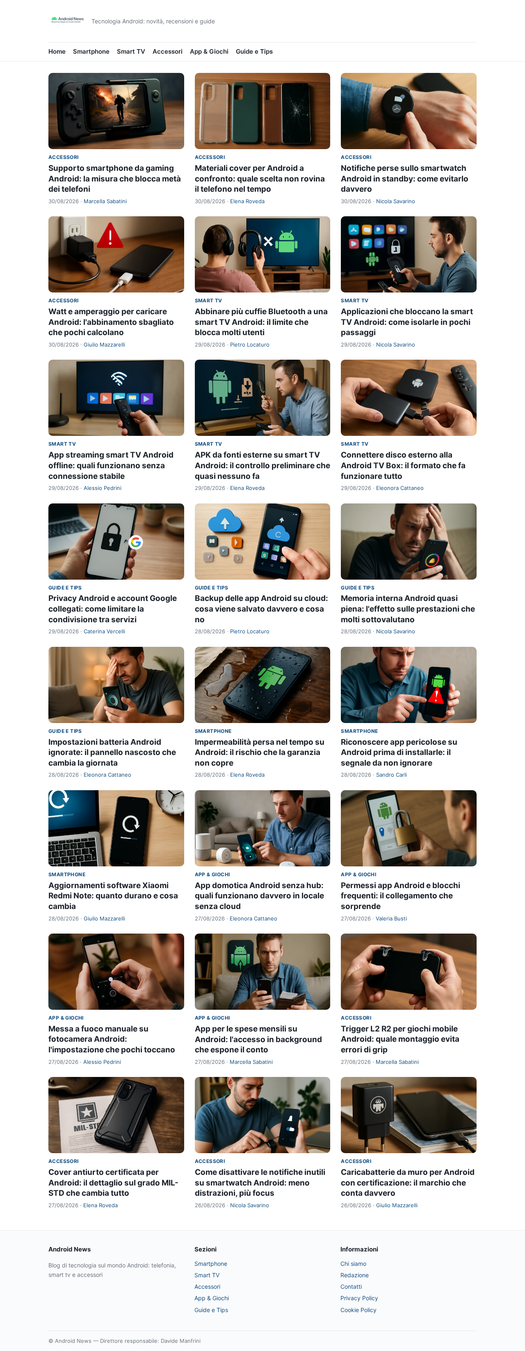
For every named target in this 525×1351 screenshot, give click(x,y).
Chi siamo (353, 1263)
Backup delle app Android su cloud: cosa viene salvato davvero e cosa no (261, 609)
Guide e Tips (254, 51)
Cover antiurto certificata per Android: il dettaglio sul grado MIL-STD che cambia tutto (113, 1182)
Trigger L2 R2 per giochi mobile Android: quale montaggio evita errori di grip (400, 1039)
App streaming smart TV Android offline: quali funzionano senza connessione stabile (110, 465)
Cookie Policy (358, 1309)
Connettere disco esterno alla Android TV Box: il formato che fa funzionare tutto (403, 465)
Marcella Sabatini (105, 201)
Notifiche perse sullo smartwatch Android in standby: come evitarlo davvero (404, 178)
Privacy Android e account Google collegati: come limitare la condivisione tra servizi (112, 609)
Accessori (168, 51)
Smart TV (131, 51)
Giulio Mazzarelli (104, 344)
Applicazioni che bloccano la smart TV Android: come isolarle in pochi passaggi (407, 322)
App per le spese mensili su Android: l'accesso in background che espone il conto (258, 1039)
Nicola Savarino (395, 201)
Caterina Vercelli (104, 631)
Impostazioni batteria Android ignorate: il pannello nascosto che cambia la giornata (112, 752)
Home (57, 51)
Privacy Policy (359, 1297)
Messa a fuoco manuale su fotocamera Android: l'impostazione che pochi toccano (111, 1039)
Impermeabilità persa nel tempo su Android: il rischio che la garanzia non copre (259, 752)
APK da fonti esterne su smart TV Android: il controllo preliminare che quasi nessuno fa (262, 465)
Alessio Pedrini (102, 488)
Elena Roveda (247, 201)
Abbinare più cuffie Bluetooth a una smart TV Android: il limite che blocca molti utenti (261, 322)
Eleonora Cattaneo (400, 488)
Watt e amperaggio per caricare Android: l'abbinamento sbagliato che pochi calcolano (111, 322)
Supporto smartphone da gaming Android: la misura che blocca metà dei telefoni (114, 178)
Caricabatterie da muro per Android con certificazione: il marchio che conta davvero (408, 1182)
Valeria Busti (391, 918)
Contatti (351, 1286)
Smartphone (91, 51)
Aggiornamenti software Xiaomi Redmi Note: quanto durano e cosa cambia (113, 896)
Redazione (354, 1275)
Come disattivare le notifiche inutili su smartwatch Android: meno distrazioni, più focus (260, 1182)
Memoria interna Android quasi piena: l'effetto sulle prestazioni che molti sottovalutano (408, 609)
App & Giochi (209, 51)
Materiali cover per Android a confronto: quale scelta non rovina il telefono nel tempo (260, 178)
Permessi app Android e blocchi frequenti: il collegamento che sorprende (400, 896)
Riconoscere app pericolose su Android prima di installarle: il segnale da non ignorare (399, 752)
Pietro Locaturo (249, 344)
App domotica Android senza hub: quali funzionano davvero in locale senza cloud (259, 896)
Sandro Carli (391, 774)
